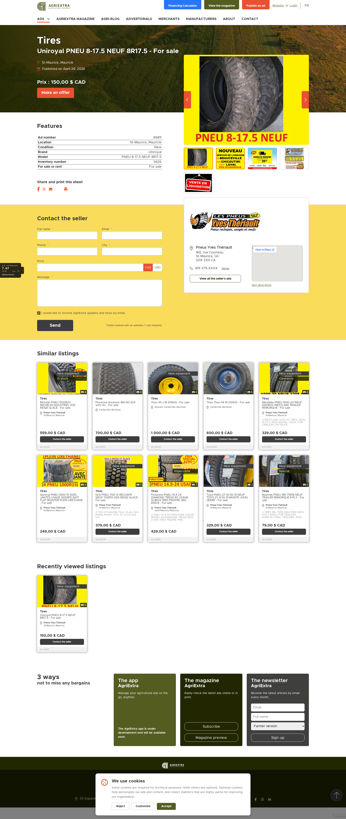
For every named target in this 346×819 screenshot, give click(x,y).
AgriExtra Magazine (75, 19)
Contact (250, 19)
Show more (8, 274)
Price (40, 261)
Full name (45, 229)
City (106, 245)
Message (44, 277)
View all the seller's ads (215, 278)
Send (55, 325)
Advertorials (139, 19)
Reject (120, 806)
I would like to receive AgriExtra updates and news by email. (84, 313)
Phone (43, 245)
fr (307, 5)
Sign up (277, 738)
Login (293, 5)
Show (225, 268)
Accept (166, 806)
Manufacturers (201, 19)
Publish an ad (255, 5)
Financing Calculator (182, 5)
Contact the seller (62, 439)
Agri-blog (110, 19)
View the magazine (222, 5)
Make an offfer (55, 93)
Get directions (261, 285)
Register (278, 5)
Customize (143, 806)
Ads (40, 19)
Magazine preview (211, 738)
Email (107, 229)
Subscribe (211, 726)
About (229, 19)
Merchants (168, 19)
